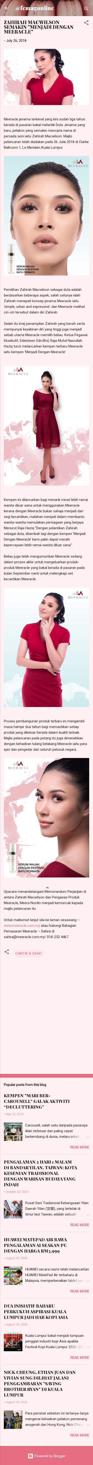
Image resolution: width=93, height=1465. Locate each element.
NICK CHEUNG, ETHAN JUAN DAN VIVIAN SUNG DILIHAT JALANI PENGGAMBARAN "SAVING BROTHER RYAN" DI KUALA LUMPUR (40, 1383)
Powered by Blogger (49, 1456)
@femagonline (34, 8)
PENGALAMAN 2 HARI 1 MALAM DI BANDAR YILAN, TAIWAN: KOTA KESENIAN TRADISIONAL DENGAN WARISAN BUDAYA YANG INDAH (40, 1173)
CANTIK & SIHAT (29, 953)
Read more (79, 1147)
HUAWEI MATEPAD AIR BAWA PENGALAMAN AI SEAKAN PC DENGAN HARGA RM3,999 (35, 1245)
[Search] (86, 9)
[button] (86, 23)
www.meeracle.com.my (22, 925)
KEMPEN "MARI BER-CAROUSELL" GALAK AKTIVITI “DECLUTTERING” (37, 1101)
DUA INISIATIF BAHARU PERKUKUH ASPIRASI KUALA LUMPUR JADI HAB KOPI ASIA (36, 1311)
